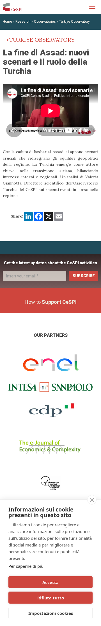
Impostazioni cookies (50, 613)
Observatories (45, 22)
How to (51, 302)
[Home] (12, 7)
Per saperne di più (25, 566)
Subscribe (83, 276)
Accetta (50, 582)
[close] (92, 499)
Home (7, 22)
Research (23, 22)
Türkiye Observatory (74, 22)
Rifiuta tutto (50, 598)
